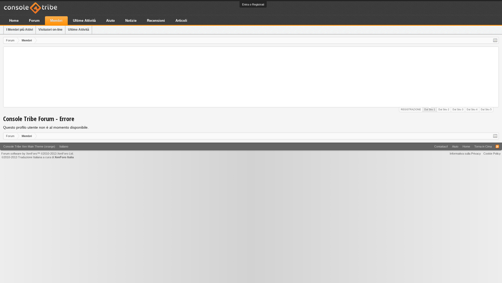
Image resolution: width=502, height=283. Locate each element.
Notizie (130, 21)
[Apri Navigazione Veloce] (495, 40)
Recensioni (156, 21)
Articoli (181, 21)
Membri (56, 21)
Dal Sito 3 (458, 109)
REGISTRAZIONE (411, 109)
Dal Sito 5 (486, 109)
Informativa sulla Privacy (465, 153)
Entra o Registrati (253, 4)
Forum (34, 21)
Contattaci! (441, 146)
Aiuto (110, 21)
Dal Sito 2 (443, 109)
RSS (497, 146)
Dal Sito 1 (429, 109)
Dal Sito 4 (472, 109)
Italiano (63, 146)
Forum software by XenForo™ (37, 153)
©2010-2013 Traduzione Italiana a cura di (38, 157)
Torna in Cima (483, 146)
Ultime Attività (78, 29)
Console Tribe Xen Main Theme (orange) (29, 146)
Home (14, 21)
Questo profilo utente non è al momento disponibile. (46, 127)
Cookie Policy (492, 153)
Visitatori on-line (50, 29)
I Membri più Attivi (19, 29)
